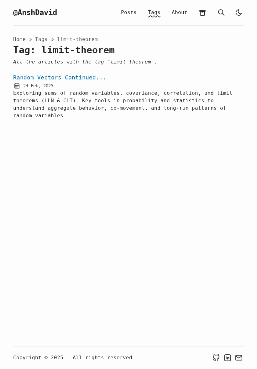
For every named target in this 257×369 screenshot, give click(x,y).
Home (19, 39)
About (179, 12)
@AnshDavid (35, 12)
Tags (154, 12)
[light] (239, 13)
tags (43, 39)
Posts (129, 12)
